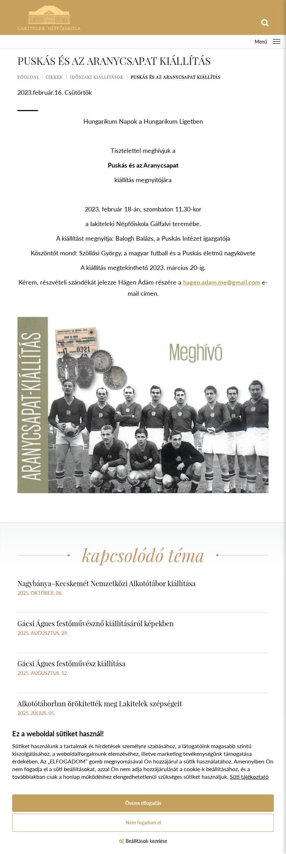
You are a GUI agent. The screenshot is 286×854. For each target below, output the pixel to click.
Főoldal (28, 77)
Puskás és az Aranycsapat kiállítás (175, 77)
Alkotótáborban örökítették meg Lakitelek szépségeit (99, 703)
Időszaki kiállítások (96, 77)
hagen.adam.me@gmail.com (221, 282)
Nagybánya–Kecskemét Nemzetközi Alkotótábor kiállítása (106, 583)
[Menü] (276, 41)
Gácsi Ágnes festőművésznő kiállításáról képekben (95, 623)
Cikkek (54, 77)
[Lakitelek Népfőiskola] (49, 17)
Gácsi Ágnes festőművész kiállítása (71, 663)
